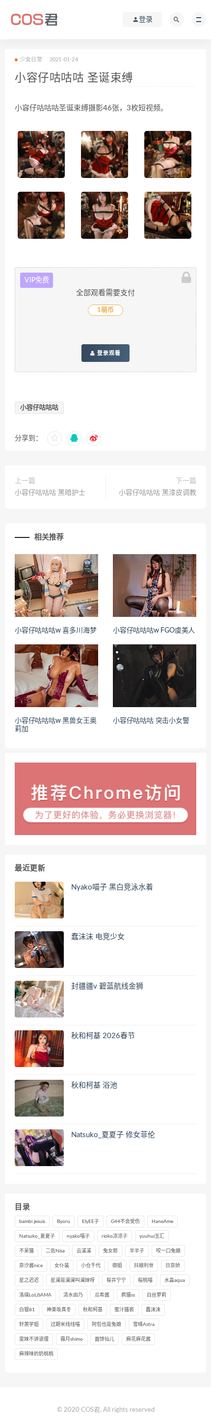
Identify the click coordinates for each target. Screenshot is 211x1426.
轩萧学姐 (29, 1324)
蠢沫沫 (153, 1309)
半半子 (137, 1250)
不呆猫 (26, 1250)
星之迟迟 (29, 1280)
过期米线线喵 (65, 1324)
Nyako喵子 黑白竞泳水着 (112, 887)
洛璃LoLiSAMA (35, 1295)
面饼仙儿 (104, 1339)
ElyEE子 (90, 1221)
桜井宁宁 (116, 1280)
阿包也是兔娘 (106, 1324)
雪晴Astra (144, 1324)
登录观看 (108, 353)
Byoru (63, 1221)
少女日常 (31, 59)
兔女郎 (110, 1250)
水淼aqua (174, 1280)
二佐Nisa (55, 1250)
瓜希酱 (102, 1295)
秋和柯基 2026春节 (103, 1036)
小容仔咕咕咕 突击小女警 (151, 720)
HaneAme (162, 1221)
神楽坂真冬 (59, 1309)
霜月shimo (71, 1339)
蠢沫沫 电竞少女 (98, 937)
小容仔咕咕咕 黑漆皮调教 (157, 492)
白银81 (27, 1309)
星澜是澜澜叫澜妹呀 (73, 1280)
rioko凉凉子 (115, 1236)
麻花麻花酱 (138, 1339)
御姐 (117, 1265)
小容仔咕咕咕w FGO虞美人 (154, 630)
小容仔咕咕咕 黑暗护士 (50, 492)
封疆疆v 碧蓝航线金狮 (107, 986)
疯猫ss (128, 1295)
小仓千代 (91, 1265)
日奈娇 (172, 1265)
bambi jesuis (32, 1221)
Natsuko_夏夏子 (37, 1236)
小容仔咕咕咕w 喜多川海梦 (55, 630)
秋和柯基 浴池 (94, 1085)
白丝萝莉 (156, 1295)
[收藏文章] (54, 438)
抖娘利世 (144, 1265)
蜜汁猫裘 (124, 1309)
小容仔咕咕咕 (39, 408)
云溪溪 (84, 1250)
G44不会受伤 (125, 1221)
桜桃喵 (145, 1280)
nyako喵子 (78, 1236)
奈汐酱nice (31, 1265)
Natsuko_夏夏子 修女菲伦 (113, 1135)
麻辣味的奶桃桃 (36, 1353)
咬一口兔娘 (168, 1250)
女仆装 (61, 1265)
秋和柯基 (93, 1309)
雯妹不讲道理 (34, 1339)
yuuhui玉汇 (151, 1236)
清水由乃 (73, 1295)
